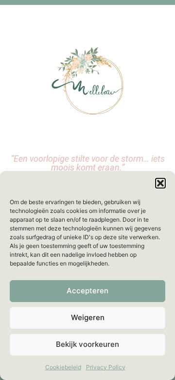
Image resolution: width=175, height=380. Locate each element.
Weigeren (88, 317)
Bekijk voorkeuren (87, 344)
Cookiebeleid (63, 367)
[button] (160, 183)
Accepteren (87, 290)
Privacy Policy (105, 367)
